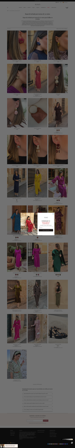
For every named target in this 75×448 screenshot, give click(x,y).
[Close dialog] (53, 214)
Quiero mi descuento (46, 230)
